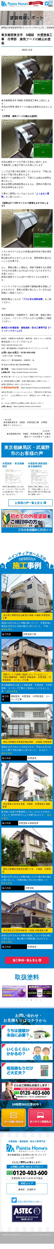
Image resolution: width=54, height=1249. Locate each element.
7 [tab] (40, 1000)
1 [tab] (13, 1000)
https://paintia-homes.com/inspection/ (36, 387)
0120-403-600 (28, 352)
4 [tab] (27, 1000)
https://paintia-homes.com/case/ (24, 369)
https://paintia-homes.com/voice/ (25, 372)
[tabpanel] (14, 991)
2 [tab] (18, 1000)
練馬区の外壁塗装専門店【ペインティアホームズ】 (19, 1235)
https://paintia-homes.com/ (11, 345)
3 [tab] (22, 1000)
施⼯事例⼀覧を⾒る (26, 960)
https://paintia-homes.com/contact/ (27, 406)
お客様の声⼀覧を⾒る (29, 503)
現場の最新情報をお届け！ (30, 1201)
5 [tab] (31, 1000)
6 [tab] (36, 1000)
